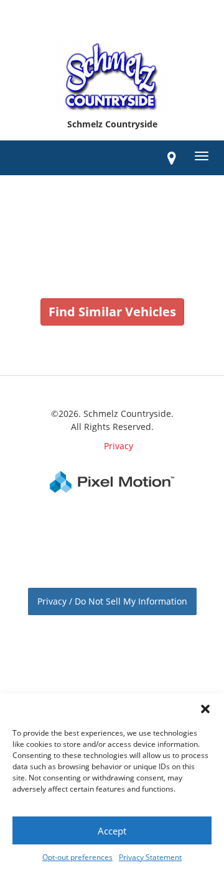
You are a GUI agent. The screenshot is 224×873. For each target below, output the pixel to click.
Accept (112, 831)
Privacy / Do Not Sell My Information (112, 601)
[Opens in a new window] (172, 157)
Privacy (118, 446)
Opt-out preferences (77, 857)
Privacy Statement (150, 857)
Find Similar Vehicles (112, 311)
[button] (205, 709)
